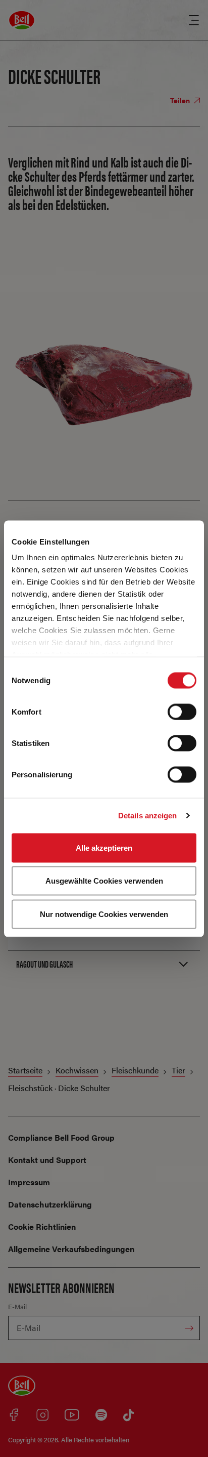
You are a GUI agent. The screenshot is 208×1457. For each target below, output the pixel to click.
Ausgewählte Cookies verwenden (104, 881)
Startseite (25, 1070)
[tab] (104, 964)
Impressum (29, 1182)
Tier (178, 1070)
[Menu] (194, 20)
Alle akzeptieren (104, 847)
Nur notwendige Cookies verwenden (104, 913)
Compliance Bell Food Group (61, 1137)
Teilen (180, 100)
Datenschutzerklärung (50, 1204)
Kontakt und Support (47, 1159)
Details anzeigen (147, 815)
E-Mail (17, 1306)
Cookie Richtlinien (42, 1226)
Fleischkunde (135, 1070)
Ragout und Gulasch (44, 964)
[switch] (182, 711)
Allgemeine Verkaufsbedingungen (71, 1249)
